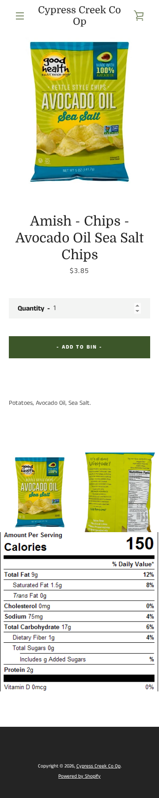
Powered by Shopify (79, 776)
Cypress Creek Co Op (79, 15)
